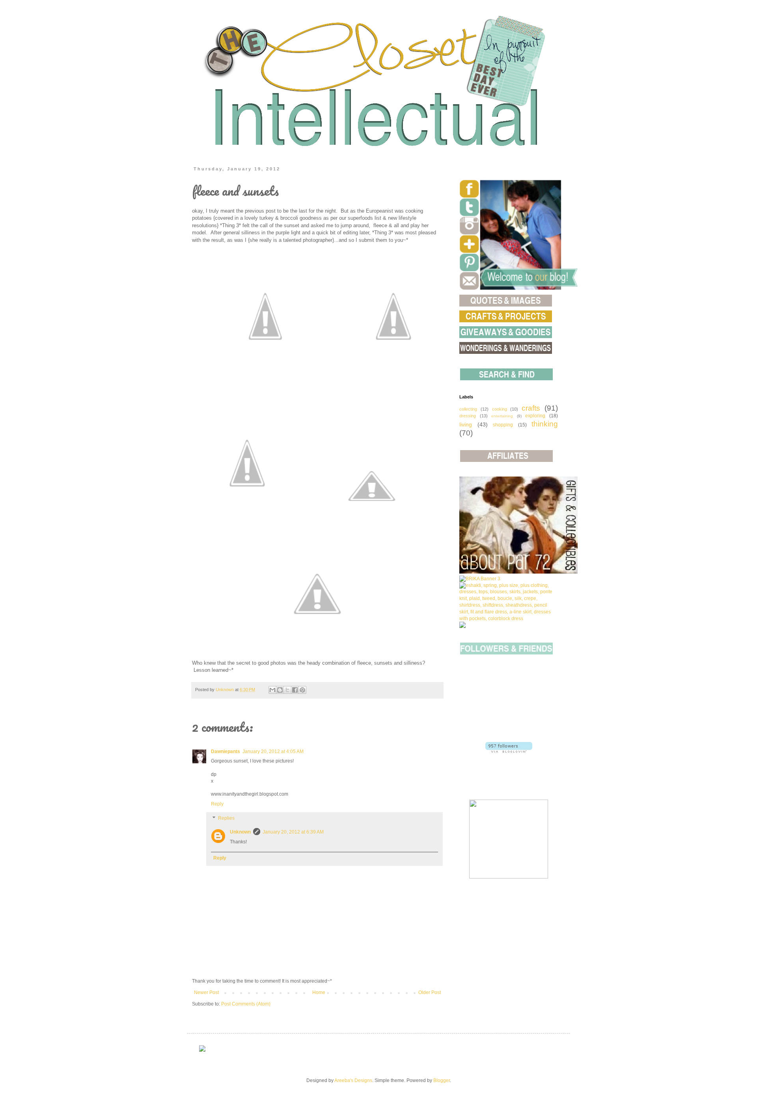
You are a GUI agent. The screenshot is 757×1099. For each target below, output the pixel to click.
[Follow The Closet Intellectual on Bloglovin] (508, 751)
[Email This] (272, 690)
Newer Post (206, 992)
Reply (217, 804)
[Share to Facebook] (295, 690)
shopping (503, 425)
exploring (535, 416)
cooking (499, 409)
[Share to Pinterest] (302, 690)
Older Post (429, 992)
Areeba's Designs (353, 1080)
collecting (468, 409)
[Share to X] (287, 690)
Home (318, 992)
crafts (531, 408)
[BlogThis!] (280, 690)
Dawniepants (225, 751)
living (465, 424)
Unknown (240, 832)
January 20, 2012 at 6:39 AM (293, 832)
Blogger (441, 1080)
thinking (544, 424)
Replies (226, 818)
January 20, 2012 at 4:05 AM (273, 751)
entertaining (502, 416)
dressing (467, 415)
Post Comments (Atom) (245, 1004)
